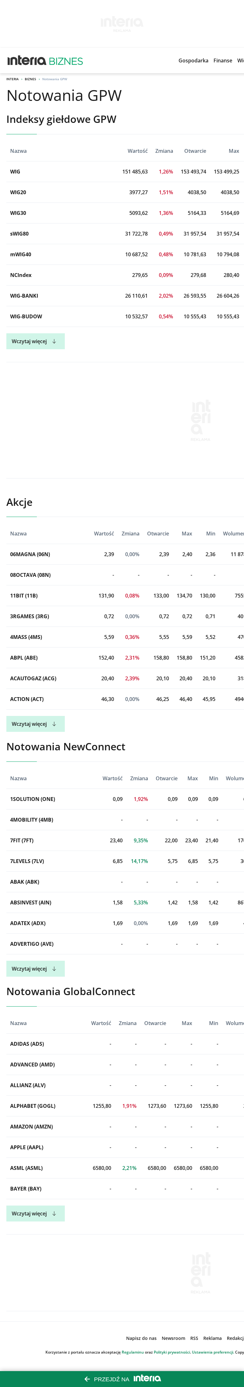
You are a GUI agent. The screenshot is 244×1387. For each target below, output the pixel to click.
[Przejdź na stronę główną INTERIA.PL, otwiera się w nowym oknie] (27, 60)
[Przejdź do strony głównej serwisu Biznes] (66, 60)
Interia (12, 79)
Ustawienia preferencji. (213, 1352)
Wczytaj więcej (29, 341)
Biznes (30, 79)
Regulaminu (133, 1352)
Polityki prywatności (172, 1352)
